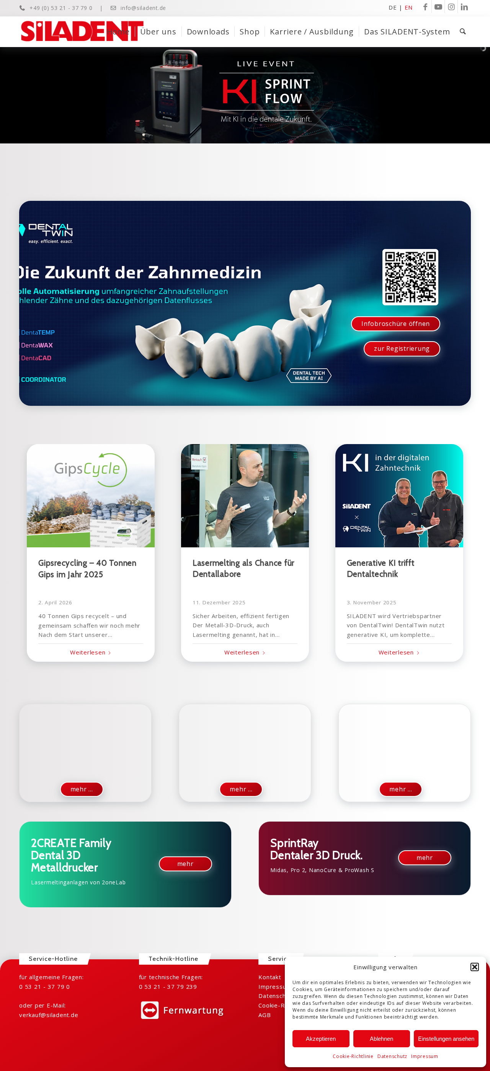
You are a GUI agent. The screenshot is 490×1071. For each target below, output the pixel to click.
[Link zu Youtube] (438, 6)
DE (393, 6)
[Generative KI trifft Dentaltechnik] (399, 495)
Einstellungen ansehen (446, 1038)
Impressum (424, 1056)
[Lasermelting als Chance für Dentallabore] (245, 495)
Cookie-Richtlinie (353, 1056)
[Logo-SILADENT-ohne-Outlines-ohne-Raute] (82, 31)
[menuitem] (118, 31)
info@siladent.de (143, 7)
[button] (475, 967)
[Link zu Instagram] (451, 6)
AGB (264, 1015)
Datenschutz (392, 1056)
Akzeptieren (321, 1038)
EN (409, 6)
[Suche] (463, 31)
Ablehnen (381, 1038)
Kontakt (269, 977)
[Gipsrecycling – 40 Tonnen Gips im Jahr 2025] (91, 495)
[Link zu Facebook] (425, 6)
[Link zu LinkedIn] (464, 6)
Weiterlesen (87, 652)
